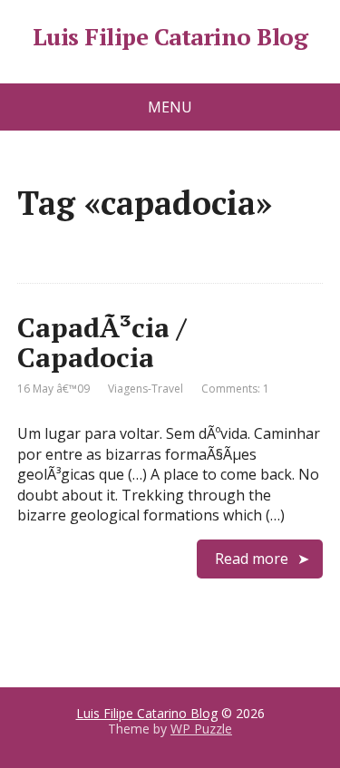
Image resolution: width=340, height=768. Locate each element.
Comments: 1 (235, 388)
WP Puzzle (201, 728)
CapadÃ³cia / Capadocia (101, 342)
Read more (251, 559)
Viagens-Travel (145, 388)
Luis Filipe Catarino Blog (170, 37)
